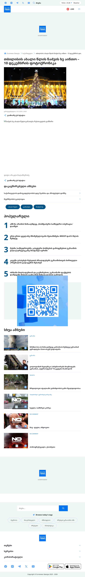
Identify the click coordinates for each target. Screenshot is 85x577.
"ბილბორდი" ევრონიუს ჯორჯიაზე (41, 394)
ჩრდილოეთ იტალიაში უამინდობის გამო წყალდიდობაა (55, 388)
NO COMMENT (34, 414)
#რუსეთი (34, 526)
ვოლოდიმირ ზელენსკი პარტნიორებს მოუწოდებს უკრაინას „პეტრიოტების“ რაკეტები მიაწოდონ (52, 368)
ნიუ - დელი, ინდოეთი (39, 427)
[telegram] (17, 3)
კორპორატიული (13, 557)
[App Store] (73, 566)
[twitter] (23, 3)
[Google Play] (56, 566)
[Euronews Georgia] (7, 9)
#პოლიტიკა (49, 526)
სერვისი (8, 551)
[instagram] (11, 3)
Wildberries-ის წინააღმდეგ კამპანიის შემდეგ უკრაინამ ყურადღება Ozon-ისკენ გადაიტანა (54, 348)
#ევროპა (14, 520)
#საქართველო (29, 520)
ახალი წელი (12, 207)
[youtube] (28, 3)
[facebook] (5, 3)
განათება (26, 207)
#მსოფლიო (46, 520)
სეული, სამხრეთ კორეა (40, 408)
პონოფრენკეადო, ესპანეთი (42, 447)
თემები (8, 545)
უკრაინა (32, 336)
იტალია (32, 375)
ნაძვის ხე (39, 207)
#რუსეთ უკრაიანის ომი (65, 520)
